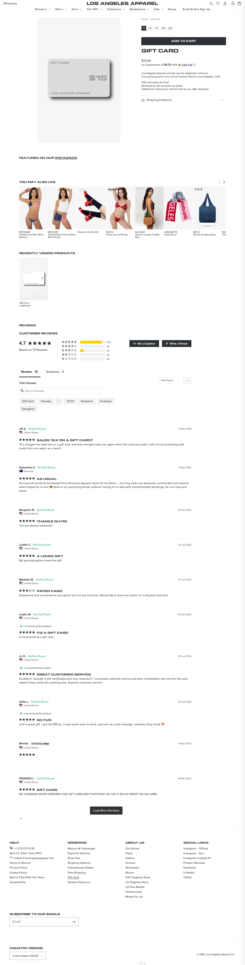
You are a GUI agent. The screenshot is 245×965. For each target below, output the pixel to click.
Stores (129, 872)
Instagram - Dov (193, 853)
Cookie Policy (18, 872)
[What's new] (233, 3)
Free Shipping (77, 872)
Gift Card (155, 18)
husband (87, 401)
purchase (106, 401)
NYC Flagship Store (137, 877)
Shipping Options (79, 863)
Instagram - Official (195, 848)
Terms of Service (20, 863)
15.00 (70, 401)
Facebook (189, 867)
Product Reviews (194, 863)
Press (128, 853)
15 (144, 28)
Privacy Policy (19, 867)
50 (157, 28)
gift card (28, 401)
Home (144, 18)
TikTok (187, 877)
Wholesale (132, 867)
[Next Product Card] (224, 182)
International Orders (81, 867)
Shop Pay (74, 858)
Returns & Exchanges (81, 848)
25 (151, 28)
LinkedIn (188, 872)
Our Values (132, 848)
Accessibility (18, 882)
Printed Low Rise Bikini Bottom (31, 235)
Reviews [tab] (26, 371)
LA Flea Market (135, 887)
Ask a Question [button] (146, 343)
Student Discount (79, 882)
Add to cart (183, 40)
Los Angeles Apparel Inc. (220, 954)
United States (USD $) (25, 955)
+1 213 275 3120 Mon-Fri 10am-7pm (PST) (26, 851)
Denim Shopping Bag (204, 234)
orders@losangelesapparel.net (34, 858)
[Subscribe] (74, 921)
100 (164, 28)
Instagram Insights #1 (197, 858)
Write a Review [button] (179, 343)
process (46, 401)
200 (170, 28)
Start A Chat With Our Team (27, 877)
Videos (129, 858)
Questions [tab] (52, 371)
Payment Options (79, 853)
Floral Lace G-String (116, 234)
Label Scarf (170, 234)
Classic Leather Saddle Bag (147, 235)
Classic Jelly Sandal (87, 231)
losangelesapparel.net (154, 76)
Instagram (66, 157)
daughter (28, 409)
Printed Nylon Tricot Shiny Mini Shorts (62, 235)
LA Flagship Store (136, 882)
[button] (211, 3)
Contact (130, 863)
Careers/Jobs (133, 891)
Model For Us (134, 896)
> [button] (106, 811)
